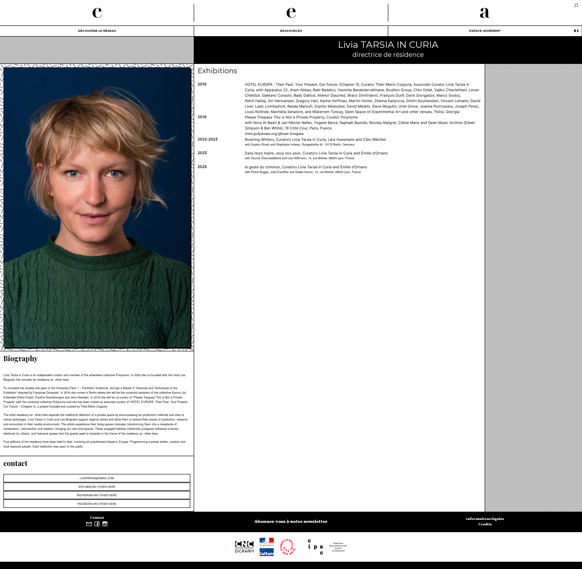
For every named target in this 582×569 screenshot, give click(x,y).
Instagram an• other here (97, 495)
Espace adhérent (485, 31)
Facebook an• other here (97, 504)
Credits (485, 524)
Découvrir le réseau (97, 31)
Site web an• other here (96, 486)
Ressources (291, 31)
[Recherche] (576, 6)
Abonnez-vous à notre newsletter (290, 522)
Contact (97, 517)
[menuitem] (97, 31)
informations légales (485, 518)
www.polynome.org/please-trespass (274, 133)
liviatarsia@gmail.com (97, 478)
